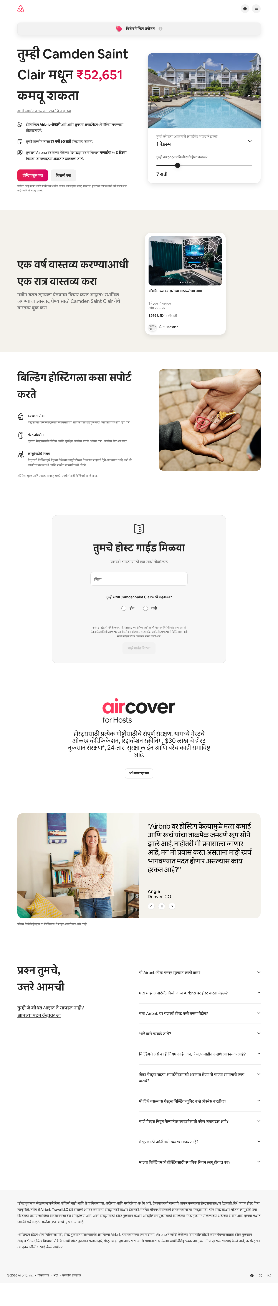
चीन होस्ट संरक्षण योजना (224, 1209)
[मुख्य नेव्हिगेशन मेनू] (256, 8)
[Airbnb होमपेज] (20, 8)
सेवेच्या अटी (142, 627)
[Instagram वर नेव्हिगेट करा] (269, 1275)
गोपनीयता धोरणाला (130, 632)
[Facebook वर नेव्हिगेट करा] (252, 1275)
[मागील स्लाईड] (151, 906)
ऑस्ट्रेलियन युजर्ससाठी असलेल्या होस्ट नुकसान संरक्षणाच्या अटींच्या (185, 1215)
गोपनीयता (43, 1275)
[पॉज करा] (161, 906)
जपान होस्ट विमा (249, 1203)
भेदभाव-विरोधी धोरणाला (167, 627)
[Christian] (152, 327)
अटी (55, 1275)
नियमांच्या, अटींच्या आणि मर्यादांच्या (114, 1203)
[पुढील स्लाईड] (172, 906)
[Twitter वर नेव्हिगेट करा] (260, 1275)
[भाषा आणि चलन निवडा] (245, 8)
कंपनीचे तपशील (71, 1275)
